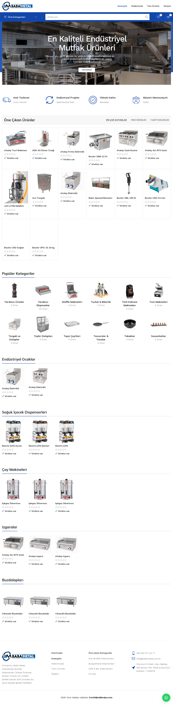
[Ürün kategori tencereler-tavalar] (101, 331)
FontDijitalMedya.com (100, 697)
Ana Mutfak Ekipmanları (101, 658)
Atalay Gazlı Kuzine (127, 150)
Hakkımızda (57, 663)
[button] (166, 698)
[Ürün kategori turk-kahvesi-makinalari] (129, 297)
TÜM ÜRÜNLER (87, 70)
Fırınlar (92, 674)
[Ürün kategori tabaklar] (129, 329)
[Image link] (18, 656)
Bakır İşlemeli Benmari (100, 198)
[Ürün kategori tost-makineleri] (158, 295)
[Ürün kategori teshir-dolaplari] (43, 329)
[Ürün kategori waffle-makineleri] (72, 295)
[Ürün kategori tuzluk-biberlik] (101, 295)
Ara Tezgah (38, 198)
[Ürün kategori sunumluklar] (158, 329)
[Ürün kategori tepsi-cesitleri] (72, 329)
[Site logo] (17, 6)
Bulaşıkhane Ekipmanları (102, 663)
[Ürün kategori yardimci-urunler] (14, 295)
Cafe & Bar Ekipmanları (101, 668)
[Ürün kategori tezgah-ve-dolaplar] (14, 331)
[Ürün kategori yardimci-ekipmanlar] (43, 297)
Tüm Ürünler (58, 668)
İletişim (55, 674)
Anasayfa (56, 658)
